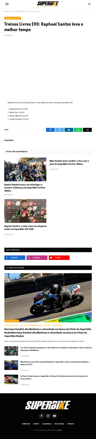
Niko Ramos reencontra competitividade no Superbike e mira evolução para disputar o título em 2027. (55, 363)
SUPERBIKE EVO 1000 (12, 18)
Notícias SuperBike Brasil (31, 325)
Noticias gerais (11, 321)
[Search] (89, 4)
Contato (70, 424)
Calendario (47, 424)
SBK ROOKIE (57, 325)
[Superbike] (48, 4)
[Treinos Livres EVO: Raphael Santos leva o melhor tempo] (48, 68)
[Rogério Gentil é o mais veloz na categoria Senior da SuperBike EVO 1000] (25, 211)
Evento (36, 424)
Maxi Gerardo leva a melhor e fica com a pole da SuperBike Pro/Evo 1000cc (69, 163)
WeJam (59, 430)
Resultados (59, 424)
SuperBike (9, 140)
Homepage (26, 424)
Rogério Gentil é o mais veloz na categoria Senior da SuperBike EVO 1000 (25, 228)
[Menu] (7, 4)
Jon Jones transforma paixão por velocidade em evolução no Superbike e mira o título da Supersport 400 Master (56, 349)
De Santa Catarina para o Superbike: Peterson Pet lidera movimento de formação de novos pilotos (54, 377)
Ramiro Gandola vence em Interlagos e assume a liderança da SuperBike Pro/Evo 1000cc (24, 187)
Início (5, 11)
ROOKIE (47, 325)
